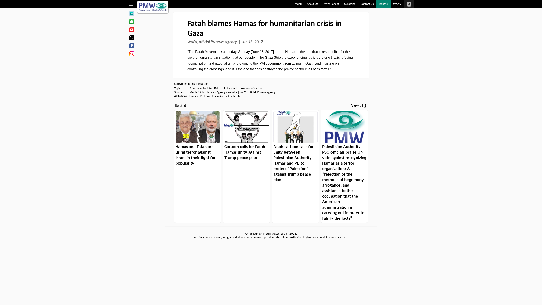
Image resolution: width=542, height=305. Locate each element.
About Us (312, 4)
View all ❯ (359, 106)
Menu (298, 4)
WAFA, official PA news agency (212, 42)
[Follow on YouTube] (131, 30)
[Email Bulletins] (131, 14)
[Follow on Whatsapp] (131, 22)
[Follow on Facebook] (131, 46)
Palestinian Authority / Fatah (223, 96)
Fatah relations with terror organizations (238, 88)
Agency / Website (227, 92)
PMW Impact (331, 4)
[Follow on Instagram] (131, 54)
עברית (397, 4)
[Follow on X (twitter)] (131, 38)
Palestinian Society (200, 88)
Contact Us (367, 4)
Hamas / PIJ (196, 96)
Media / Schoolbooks (201, 92)
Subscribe (349, 4)
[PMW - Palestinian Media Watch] (152, 7)
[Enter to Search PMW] (409, 4)
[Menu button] (131, 4)
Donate (383, 4)
